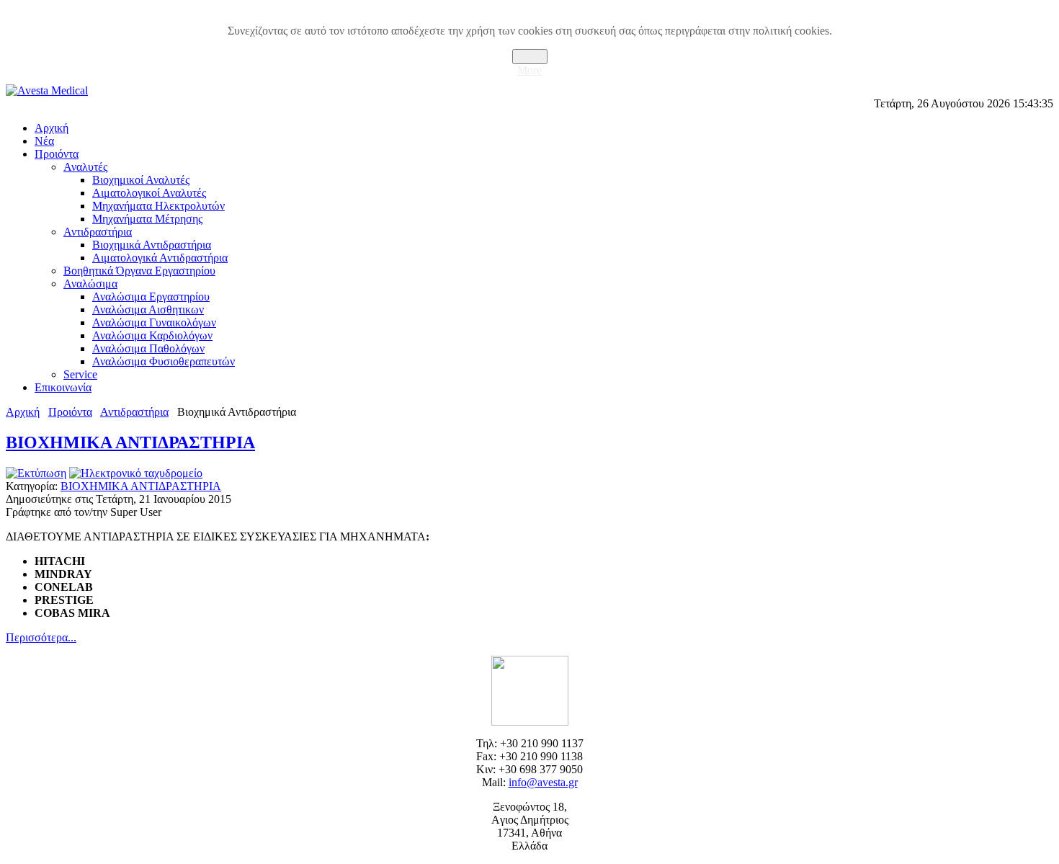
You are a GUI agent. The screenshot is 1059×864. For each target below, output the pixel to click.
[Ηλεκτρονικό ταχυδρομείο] (135, 473)
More (529, 70)
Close (530, 56)
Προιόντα (70, 412)
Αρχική (23, 412)
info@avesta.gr (543, 782)
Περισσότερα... (41, 637)
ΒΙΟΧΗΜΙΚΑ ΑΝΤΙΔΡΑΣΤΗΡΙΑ (130, 442)
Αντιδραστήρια (134, 412)
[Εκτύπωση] (36, 473)
